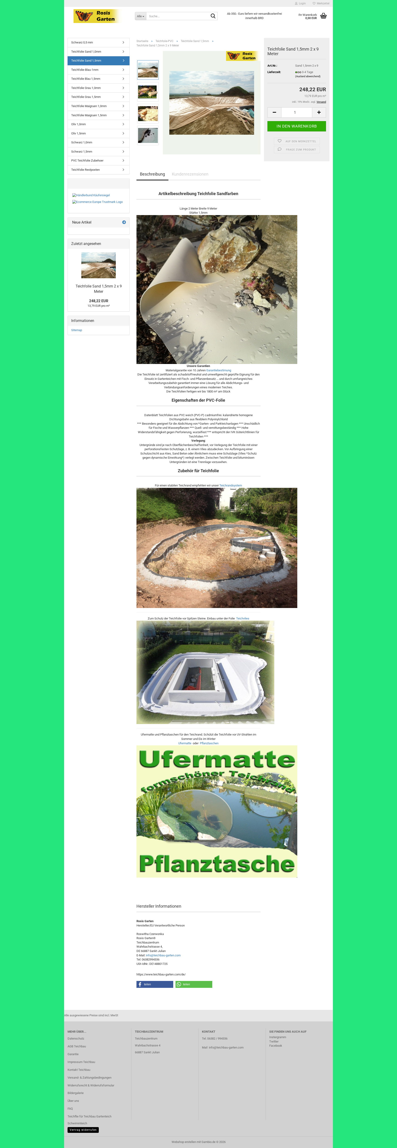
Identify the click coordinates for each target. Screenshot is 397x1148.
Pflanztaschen (209, 743)
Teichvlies (242, 618)
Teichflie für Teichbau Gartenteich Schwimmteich (89, 1120)
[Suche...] (213, 16)
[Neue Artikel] (124, 222)
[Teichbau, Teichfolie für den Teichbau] (98, 16)
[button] (274, 112)
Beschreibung (152, 174)
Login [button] (302, 3)
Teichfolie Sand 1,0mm (86, 51)
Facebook (275, 1045)
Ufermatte (184, 743)
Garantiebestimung (218, 370)
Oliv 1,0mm (78, 124)
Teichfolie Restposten (85, 169)
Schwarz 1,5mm (81, 151)
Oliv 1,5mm (78, 133)
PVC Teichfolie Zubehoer (87, 160)
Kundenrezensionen (190, 174)
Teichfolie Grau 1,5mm (86, 97)
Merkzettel (322, 3)
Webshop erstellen (184, 1142)
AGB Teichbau (77, 1046)
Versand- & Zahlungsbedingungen (89, 1077)
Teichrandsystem (230, 485)
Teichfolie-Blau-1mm (84, 69)
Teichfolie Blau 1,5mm (85, 78)
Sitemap (76, 330)
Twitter (273, 1041)
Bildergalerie (76, 1093)
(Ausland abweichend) (307, 76)
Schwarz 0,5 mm (82, 42)
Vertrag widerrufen (83, 1129)
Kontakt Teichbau (79, 1069)
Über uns (73, 1101)
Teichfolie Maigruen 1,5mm (89, 115)
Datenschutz (76, 1038)
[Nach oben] (384, 1141)
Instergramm (277, 1037)
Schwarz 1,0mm (81, 142)
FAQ (70, 1108)
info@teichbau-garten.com (163, 955)
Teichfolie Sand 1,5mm (86, 60)
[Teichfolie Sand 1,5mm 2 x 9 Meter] (211, 102)
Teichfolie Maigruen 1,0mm (89, 106)
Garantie (73, 1054)
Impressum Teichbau (81, 1062)
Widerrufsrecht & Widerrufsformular (91, 1085)
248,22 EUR (98, 301)
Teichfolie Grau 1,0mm (86, 88)
